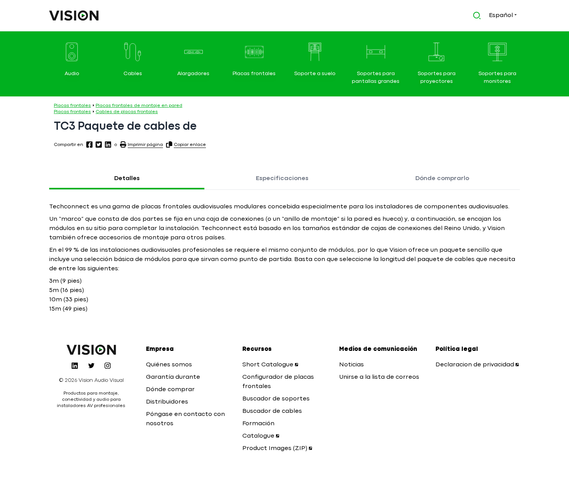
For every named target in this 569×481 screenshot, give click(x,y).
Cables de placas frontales (127, 112)
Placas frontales (72, 106)
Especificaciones (282, 178)
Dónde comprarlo (442, 178)
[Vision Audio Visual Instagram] (108, 365)
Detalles (127, 178)
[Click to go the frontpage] (74, 15)
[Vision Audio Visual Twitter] (91, 365)
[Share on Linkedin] (108, 144)
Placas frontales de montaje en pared (139, 106)
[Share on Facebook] (89, 144)
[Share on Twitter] (99, 144)
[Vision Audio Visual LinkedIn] (75, 365)
